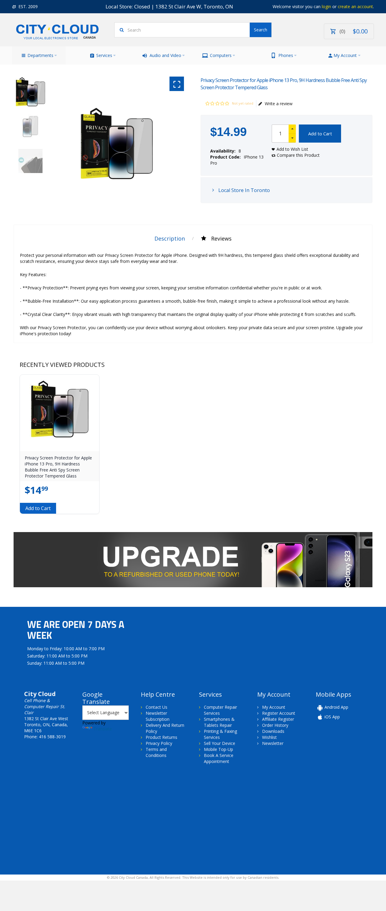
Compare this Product (298, 155)
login (326, 6)
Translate (102, 729)
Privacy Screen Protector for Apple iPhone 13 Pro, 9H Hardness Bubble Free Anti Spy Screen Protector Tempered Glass (58, 467)
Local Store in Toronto (243, 190)
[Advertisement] (62, 819)
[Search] (260, 30)
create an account (355, 6)
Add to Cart (320, 134)
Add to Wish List (292, 149)
